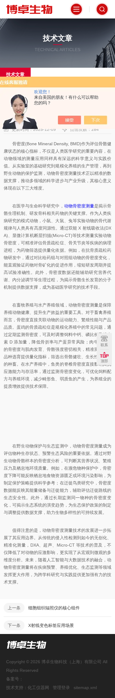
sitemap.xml (85, 687)
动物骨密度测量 (79, 205)
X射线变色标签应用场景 (51, 625)
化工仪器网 (38, 687)
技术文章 (15, 74)
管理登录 (61, 687)
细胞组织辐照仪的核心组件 (54, 607)
